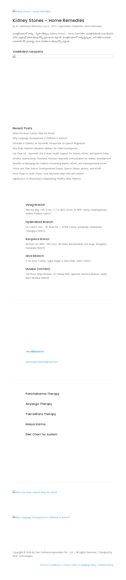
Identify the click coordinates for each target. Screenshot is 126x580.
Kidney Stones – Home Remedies (48, 20)
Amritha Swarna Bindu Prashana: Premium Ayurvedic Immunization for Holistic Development (62, 158)
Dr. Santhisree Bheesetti (29, 26)
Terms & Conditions (50, 564)
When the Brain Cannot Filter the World (33, 133)
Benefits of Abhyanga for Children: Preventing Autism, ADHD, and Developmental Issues (60, 163)
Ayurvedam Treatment (71, 26)
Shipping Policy (88, 564)
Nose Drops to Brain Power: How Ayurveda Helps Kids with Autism (48, 173)
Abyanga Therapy (39, 404)
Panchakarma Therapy (42, 394)
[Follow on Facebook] (15, 459)
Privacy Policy (70, 564)
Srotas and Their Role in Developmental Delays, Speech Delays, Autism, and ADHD (57, 168)
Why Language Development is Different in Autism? (40, 138)
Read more (24, 327)
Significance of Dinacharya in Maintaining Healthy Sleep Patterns (47, 178)
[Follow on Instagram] (21, 459)
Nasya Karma (35, 424)
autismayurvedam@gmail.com (42, 361)
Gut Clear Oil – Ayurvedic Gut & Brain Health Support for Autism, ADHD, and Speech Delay (61, 153)
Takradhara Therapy (41, 414)
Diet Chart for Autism (41, 434)
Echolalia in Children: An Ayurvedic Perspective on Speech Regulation (49, 143)
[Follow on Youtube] (28, 459)
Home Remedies (93, 26)
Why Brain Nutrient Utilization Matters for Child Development (45, 148)
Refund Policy (106, 564)
